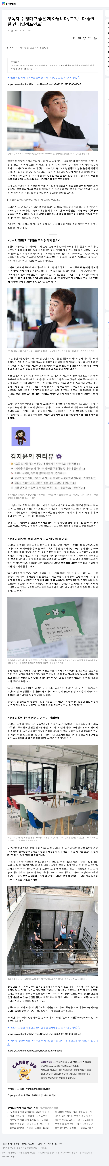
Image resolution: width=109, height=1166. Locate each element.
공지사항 (41, 1144)
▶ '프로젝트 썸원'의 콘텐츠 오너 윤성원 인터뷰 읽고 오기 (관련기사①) (43, 77)
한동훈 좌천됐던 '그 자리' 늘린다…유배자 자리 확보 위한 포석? (30, 1128)
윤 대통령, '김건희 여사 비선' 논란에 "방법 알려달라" (76, 1112)
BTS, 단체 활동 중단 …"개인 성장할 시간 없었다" (76, 1124)
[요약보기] (74, 38)
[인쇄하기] (95, 38)
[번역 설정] (84, 38)
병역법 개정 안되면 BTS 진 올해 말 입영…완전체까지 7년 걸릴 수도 (76, 1116)
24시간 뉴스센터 (29, 1144)
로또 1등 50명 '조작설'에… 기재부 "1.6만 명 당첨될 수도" (76, 1128)
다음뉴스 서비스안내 (10, 1144)
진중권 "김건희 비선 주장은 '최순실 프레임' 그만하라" (30, 1120)
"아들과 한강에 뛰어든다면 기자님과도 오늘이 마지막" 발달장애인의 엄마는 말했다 (30, 1112)
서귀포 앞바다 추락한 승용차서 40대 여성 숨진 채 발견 (76, 1120)
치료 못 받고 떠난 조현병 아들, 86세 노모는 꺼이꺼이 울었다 (30, 1124)
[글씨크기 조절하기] (90, 38)
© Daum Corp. (8, 1156)
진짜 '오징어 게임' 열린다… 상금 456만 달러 (30, 1116)
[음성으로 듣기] (79, 38)
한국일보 (11, 3)
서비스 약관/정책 (55, 1144)
